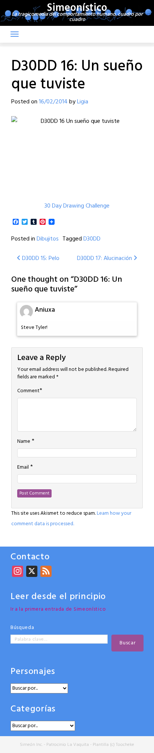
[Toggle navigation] (14, 34)
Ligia (82, 102)
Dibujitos (48, 239)
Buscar (127, 643)
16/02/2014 (53, 102)
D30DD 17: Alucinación (105, 258)
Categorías (33, 709)
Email (23, 467)
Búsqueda (22, 628)
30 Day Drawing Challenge (77, 206)
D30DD (92, 239)
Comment (28, 391)
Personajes (32, 671)
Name (23, 441)
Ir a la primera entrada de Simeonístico (58, 609)
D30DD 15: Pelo (40, 258)
